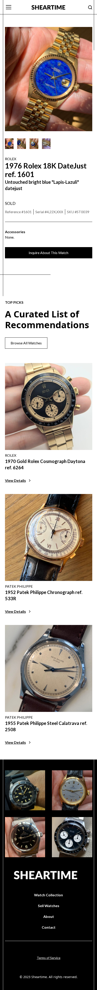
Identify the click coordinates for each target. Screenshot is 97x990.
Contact (48, 927)
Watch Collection (48, 895)
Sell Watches (48, 906)
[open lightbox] (9, 143)
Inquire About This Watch (48, 252)
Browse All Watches (26, 343)
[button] (15, 7)
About (48, 916)
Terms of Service (48, 958)
